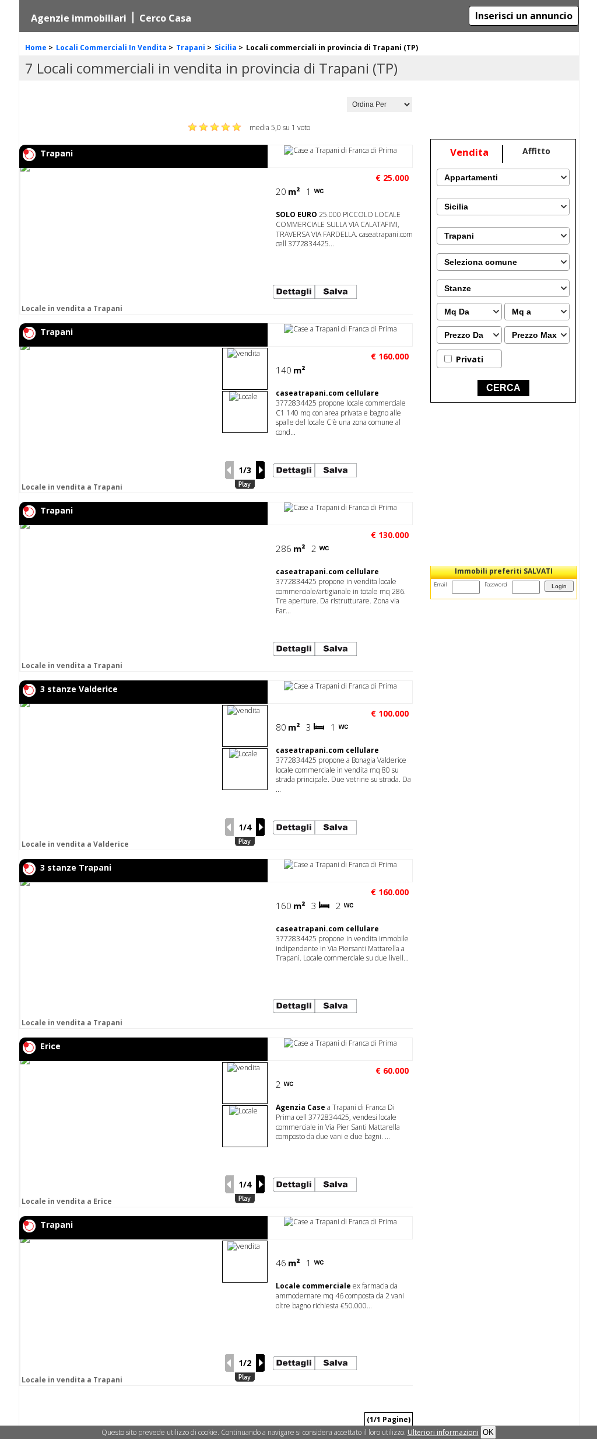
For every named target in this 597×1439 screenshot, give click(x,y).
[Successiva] (260, 470)
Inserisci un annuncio (524, 15)
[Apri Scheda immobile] (119, 241)
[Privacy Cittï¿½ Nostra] (443, 1432)
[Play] (244, 485)
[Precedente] (229, 470)
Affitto (536, 150)
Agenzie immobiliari (79, 18)
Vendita (469, 152)
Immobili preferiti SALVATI (504, 571)
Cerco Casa (165, 18)
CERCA (503, 388)
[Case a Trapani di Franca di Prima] (340, 150)
